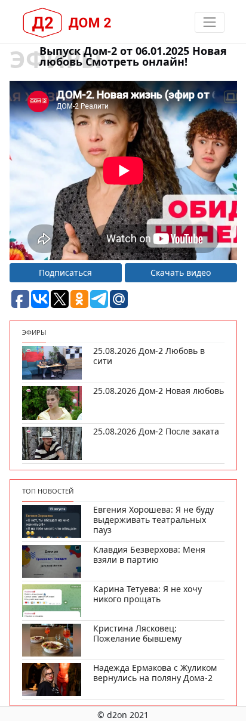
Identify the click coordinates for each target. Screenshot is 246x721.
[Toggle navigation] (209, 22)
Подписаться (65, 272)
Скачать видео (180, 272)
